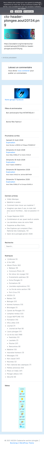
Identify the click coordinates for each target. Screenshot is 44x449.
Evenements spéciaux (17, 277)
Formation (11, 320)
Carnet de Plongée (14, 311)
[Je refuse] (41, 7)
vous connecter (24, 71)
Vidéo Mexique (13, 199)
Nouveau (10, 362)
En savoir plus (28, 11)
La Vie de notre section (18, 289)
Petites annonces (13, 368)
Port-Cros (13, 292)
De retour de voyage (17, 274)
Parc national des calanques (18, 365)
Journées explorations (17, 286)
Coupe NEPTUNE (13, 317)
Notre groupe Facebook (14, 100)
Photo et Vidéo (13, 371)
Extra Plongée (14, 280)
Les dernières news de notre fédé (20, 222)
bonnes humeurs (13, 304)
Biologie (10, 301)
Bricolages (11, 307)
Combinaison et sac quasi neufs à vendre (23, 219)
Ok (12, 11)
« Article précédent (9, 58)
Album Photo (12, 265)
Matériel (10, 349)
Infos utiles (11, 323)
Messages (11, 356)
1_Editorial (11, 259)
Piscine (11, 343)
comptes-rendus (13, 314)
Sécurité (10, 377)
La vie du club (12, 335)
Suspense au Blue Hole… (16, 225)
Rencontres (13, 346)
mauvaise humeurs (14, 352)
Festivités (12, 337)
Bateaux (12, 268)
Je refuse (18, 11)
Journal (10, 326)
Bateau (9, 298)
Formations (13, 283)
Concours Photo (15, 271)
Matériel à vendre (13, 202)
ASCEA (9, 295)
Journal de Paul (15, 328)
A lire (9, 262)
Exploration (10, 142)
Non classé (11, 359)
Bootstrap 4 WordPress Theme (22, 443)
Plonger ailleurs (13, 374)
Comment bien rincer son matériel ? (21, 205)
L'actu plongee (12, 332)
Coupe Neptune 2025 (15, 216)
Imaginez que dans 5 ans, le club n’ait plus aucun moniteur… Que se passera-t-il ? (23, 210)
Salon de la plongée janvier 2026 (20, 234)
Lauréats (12, 340)
